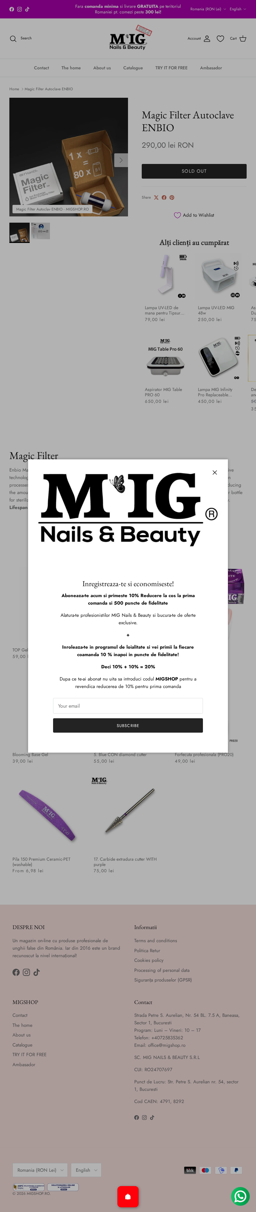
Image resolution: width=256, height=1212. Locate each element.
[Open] (128, 1196)
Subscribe (128, 726)
